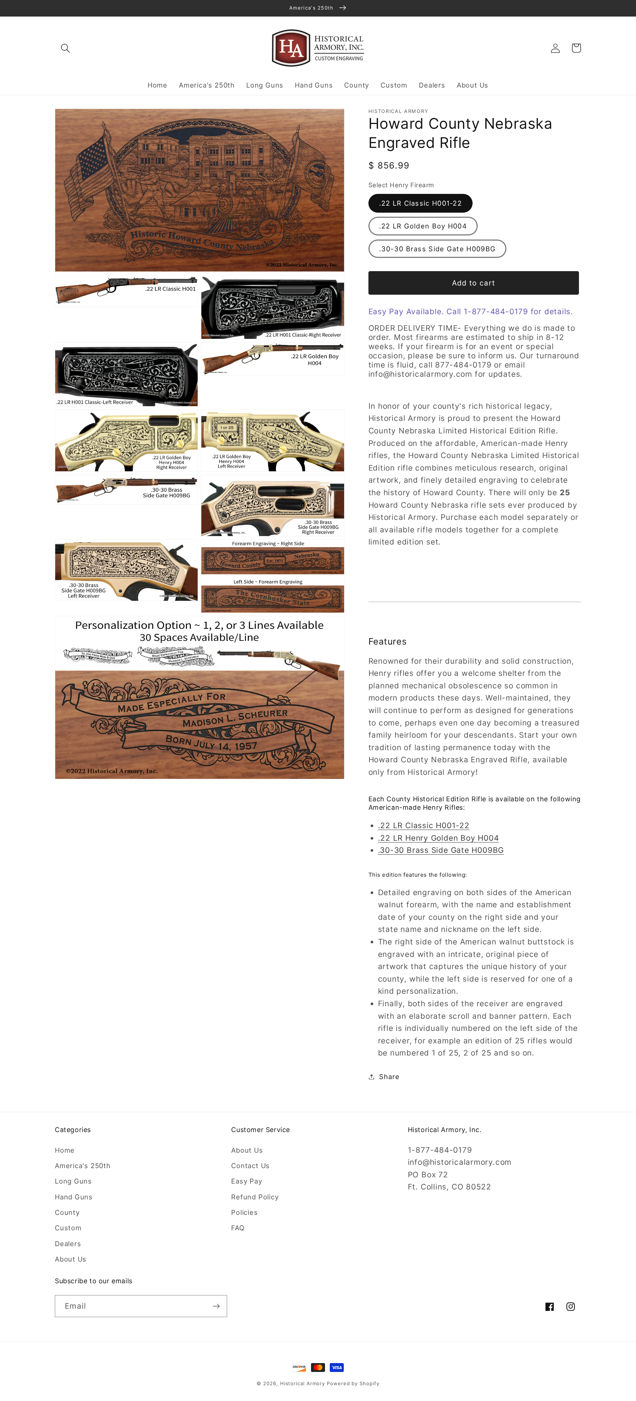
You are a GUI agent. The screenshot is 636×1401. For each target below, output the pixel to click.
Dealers (68, 1243)
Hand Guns (74, 1197)
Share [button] (389, 1076)
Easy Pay (246, 1181)
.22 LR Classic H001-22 (420, 203)
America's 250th (83, 1165)
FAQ (237, 1228)
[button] (65, 48)
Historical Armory (302, 1383)
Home (65, 1150)
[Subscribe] (216, 1306)
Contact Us (250, 1165)
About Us (70, 1259)
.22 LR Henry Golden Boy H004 (438, 837)
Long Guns (73, 1181)
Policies (244, 1212)
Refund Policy (255, 1197)
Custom (68, 1228)
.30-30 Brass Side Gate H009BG (437, 249)
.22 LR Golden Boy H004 (423, 226)
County (67, 1212)
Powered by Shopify (353, 1383)
